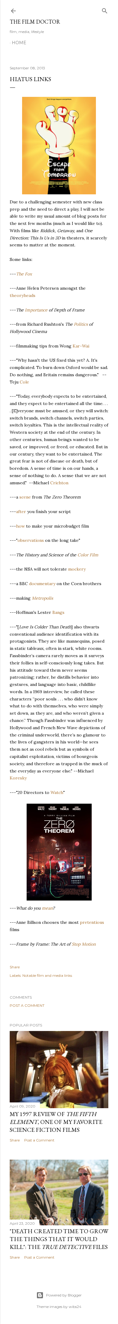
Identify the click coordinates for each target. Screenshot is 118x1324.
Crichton (59, 483)
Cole (24, 382)
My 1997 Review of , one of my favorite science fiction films (56, 1122)
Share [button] (15, 967)
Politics (81, 324)
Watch (57, 792)
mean (47, 908)
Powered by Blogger (64, 1295)
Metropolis (42, 598)
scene (25, 497)
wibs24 (75, 1306)
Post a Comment (27, 1005)
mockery (77, 569)
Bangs (58, 612)
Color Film (87, 555)
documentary (42, 583)
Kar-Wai (81, 346)
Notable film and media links (47, 975)
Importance (36, 310)
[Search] (104, 9)
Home (19, 42)
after (21, 511)
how (20, 526)
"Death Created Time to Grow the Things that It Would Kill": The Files (59, 1239)
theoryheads (22, 295)
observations (31, 540)
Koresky (18, 778)
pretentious (92, 922)
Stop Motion (84, 944)
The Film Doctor (35, 21)
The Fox (24, 274)
